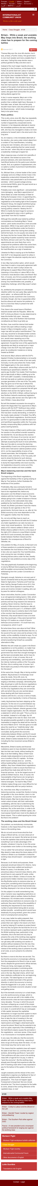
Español (27, 1)
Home (5, 29)
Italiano (19, 1)
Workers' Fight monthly (11, 1149)
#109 (23, 29)
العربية (3, 6)
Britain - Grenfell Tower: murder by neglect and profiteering (18, 1114)
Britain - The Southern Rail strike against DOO (17, 1120)
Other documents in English (13, 1157)
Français (4, 1)
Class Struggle (14, 29)
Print (34, 50)
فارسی (18, 6)
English (11, 1)
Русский (12, 3)
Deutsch (4, 3)
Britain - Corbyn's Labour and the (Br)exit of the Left (18, 1107)
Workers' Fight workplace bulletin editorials (19, 1140)
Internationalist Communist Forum (15, 1153)
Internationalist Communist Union (12, 16)
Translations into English (12, 1168)
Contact (16, 1182)
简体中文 (11, 6)
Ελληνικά (27, 3)
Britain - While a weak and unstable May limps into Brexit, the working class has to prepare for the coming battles (17, 1100)
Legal (23, 1182)
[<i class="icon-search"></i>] (35, 9)
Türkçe (19, 3)
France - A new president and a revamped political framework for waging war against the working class (17, 1128)
